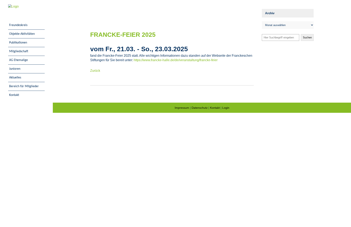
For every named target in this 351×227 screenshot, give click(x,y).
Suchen (307, 37)
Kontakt (14, 95)
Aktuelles (15, 77)
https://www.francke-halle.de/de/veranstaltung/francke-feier (176, 60)
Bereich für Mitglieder (24, 86)
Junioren (14, 69)
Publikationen (18, 42)
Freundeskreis (18, 25)
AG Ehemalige (18, 60)
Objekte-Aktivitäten (22, 34)
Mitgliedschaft (18, 51)
